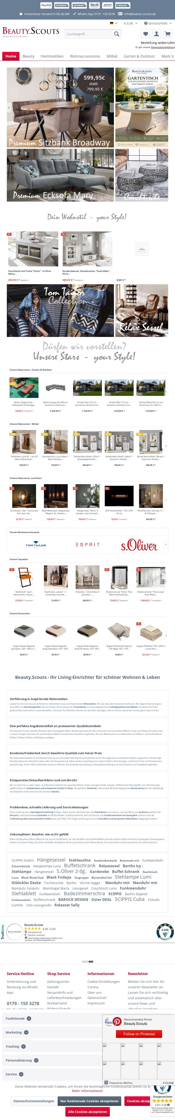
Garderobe (100, 871)
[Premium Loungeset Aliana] (60, 175)
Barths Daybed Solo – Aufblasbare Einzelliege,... (24, 403)
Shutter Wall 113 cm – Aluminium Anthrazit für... (119, 403)
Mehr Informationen (87, 1091)
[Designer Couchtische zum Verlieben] (141, 175)
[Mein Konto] (156, 33)
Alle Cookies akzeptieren (87, 1112)
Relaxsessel (110, 865)
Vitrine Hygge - (91, 883)
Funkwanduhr (152, 860)
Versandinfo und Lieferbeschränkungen (64, 995)
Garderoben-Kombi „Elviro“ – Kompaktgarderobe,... (87, 457)
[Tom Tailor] (35, 544)
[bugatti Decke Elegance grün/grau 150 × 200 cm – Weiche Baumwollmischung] (24, 631)
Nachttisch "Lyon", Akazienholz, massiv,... (24, 593)
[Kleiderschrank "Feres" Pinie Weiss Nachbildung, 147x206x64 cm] (119, 577)
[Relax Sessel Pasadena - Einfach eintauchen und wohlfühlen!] (141, 310)
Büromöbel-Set (102, 878)
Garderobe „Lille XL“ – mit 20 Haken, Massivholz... (24, 457)
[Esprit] (87, 544)
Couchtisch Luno (104, 888)
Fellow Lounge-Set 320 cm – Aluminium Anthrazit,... (56, 403)
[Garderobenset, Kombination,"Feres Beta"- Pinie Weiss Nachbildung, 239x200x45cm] (87, 248)
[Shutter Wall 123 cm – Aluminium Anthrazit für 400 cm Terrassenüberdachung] (87, 387)
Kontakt (53, 987)
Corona (93, 987)
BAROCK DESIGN (73, 899)
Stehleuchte (80, 860)
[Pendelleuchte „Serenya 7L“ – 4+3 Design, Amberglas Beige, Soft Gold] (150, 496)
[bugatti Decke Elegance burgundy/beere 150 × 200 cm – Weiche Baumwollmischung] (55, 631)
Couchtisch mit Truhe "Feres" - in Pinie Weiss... (29, 272)
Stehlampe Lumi (133, 877)
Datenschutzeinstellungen (33, 1101)
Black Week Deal (32, 878)
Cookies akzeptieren (143, 1101)
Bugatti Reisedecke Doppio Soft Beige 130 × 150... (119, 647)
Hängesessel (52, 860)
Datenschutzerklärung (163, 47)
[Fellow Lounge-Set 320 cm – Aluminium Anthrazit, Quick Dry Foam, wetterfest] (55, 387)
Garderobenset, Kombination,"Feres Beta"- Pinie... (86, 272)
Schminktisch (21, 866)
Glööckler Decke (27, 882)
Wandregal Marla (56, 888)
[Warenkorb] (167, 33)
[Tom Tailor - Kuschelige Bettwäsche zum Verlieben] (141, 107)
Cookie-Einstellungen (104, 981)
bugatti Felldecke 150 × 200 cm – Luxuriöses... (151, 647)
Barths (72, 883)
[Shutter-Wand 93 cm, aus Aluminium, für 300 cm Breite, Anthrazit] (150, 387)
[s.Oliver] (139, 544)
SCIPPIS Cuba (130, 899)
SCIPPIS (115, 893)
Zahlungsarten (58, 981)
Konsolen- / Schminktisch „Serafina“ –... (87, 593)
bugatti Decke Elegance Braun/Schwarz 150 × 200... (87, 647)
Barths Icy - (133, 865)
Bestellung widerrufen (158, 42)
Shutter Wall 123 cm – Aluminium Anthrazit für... (87, 403)
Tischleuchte (54, 883)
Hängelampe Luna (47, 866)
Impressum (96, 1003)
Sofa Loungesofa (39, 905)
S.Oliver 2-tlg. (72, 871)
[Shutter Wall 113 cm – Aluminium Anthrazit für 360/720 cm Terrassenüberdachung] (119, 387)
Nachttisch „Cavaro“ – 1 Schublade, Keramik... (56, 593)
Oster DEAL (102, 899)
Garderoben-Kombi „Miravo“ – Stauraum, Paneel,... (151, 457)
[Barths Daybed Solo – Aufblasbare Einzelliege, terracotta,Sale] (24, 387)
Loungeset (80, 888)
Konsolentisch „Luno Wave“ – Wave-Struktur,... (55, 457)
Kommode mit (130, 860)
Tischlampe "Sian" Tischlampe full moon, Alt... (24, 512)
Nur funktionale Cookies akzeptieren (89, 1101)
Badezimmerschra (85, 893)
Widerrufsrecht (58, 1008)
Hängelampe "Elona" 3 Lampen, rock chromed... (87, 512)
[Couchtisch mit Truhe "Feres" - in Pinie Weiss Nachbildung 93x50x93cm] (33, 248)
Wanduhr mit (118, 882)
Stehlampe (22, 871)
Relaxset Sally (67, 905)
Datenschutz (97, 998)
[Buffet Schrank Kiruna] (60, 107)
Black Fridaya (59, 877)
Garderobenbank (106, 860)
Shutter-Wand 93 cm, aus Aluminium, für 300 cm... (151, 403)
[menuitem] (93, 33)
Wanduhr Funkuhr (26, 888)
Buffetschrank (80, 865)
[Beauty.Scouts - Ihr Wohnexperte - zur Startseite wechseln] (30, 34)
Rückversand (57, 1003)
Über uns (95, 992)
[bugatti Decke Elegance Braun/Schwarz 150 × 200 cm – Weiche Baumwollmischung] (87, 631)
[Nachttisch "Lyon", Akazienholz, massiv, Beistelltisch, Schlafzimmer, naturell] (24, 577)
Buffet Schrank (126, 871)
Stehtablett (24, 893)
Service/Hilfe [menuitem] (157, 23)
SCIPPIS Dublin (23, 860)
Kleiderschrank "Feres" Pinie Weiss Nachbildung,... (119, 593)
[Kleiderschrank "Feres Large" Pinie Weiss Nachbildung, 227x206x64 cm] (150, 577)
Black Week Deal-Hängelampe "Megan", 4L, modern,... (55, 512)
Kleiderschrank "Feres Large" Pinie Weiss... (150, 593)
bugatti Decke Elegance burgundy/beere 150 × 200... (56, 647)
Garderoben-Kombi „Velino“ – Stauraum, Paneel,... (119, 457)
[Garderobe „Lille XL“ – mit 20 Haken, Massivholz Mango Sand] (24, 442)
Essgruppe (82, 878)
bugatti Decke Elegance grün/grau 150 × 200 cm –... (23, 647)
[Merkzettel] (145, 33)
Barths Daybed (136, 894)
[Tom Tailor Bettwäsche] (60, 310)
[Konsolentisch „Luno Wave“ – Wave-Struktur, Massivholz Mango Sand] (55, 442)
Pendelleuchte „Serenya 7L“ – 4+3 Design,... (151, 512)
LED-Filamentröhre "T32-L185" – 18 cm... (119, 512)
